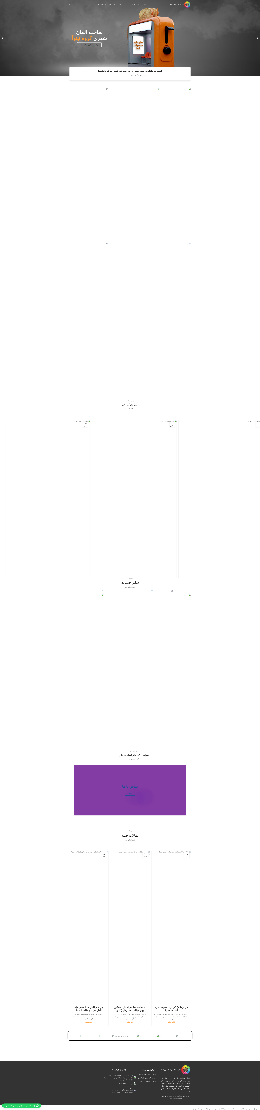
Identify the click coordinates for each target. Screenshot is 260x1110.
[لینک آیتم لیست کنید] (147, 1074)
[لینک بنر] (176, 164)
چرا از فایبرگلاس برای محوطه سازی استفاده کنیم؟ (171, 1009)
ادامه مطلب (171, 1022)
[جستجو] (70, 5)
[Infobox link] (130, 72)
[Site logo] (180, 4)
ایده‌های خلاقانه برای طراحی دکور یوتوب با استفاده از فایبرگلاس (130, 1009)
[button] (257, 38)
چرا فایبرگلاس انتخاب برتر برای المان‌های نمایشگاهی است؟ (88, 1009)
